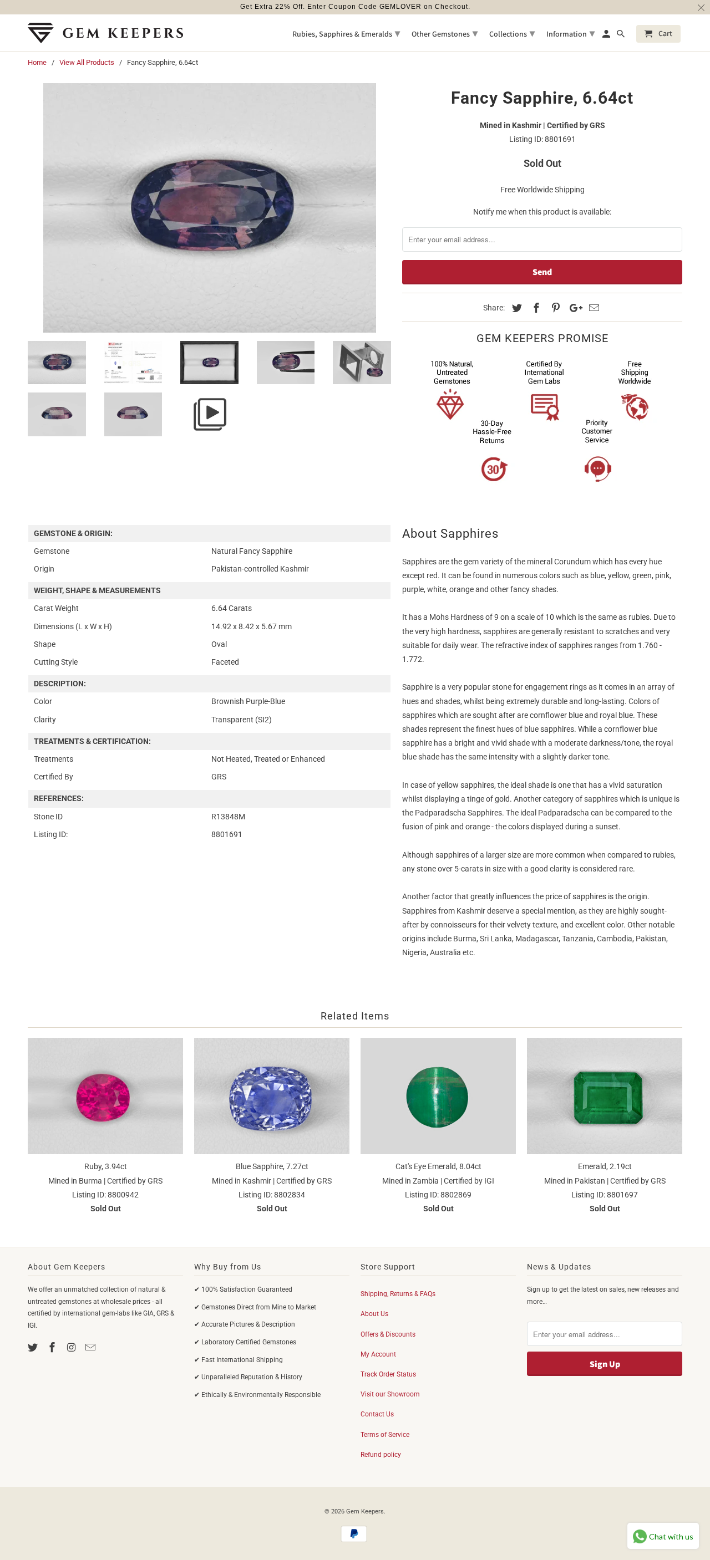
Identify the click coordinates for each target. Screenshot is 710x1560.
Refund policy (381, 1455)
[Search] (621, 36)
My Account (378, 1354)
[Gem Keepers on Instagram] (73, 1347)
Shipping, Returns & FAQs (398, 1294)
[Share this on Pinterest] (554, 308)
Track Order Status (388, 1374)
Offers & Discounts (388, 1334)
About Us (374, 1314)
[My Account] (607, 36)
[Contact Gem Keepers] (91, 1347)
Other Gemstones (445, 33)
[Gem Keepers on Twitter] (34, 1347)
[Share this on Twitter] (515, 308)
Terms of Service (385, 1435)
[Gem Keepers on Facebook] (53, 1347)
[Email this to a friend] (592, 308)
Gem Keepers (365, 1511)
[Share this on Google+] (573, 308)
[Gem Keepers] (105, 33)
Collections (512, 33)
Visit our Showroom (390, 1394)
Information (570, 33)
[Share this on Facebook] (535, 308)
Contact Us (377, 1414)
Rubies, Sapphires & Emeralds (346, 33)
